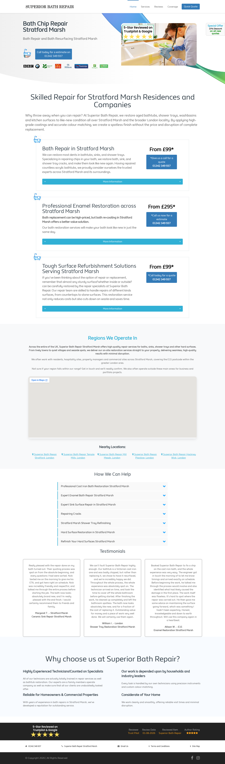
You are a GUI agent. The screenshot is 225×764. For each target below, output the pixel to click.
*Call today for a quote (161, 277)
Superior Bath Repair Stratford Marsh (80, 746)
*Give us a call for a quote (161, 162)
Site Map (196, 746)
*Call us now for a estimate (161, 219)
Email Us (124, 746)
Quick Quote (190, 6)
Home (133, 6)
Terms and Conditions (160, 746)
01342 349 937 (34, 746)
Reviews (158, 6)
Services (145, 6)
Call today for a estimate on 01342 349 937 (53, 54)
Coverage (173, 6)
